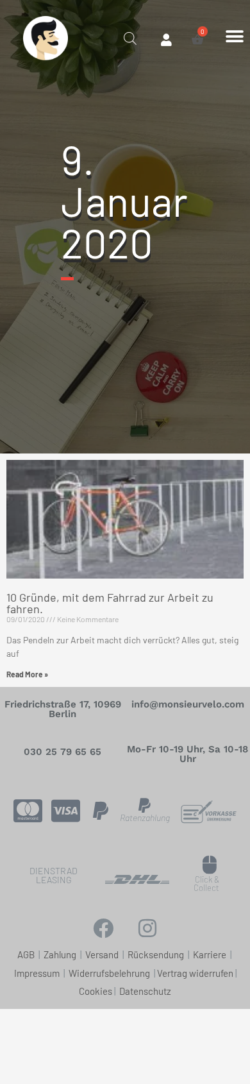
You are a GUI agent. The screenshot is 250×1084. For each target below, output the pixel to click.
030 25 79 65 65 (62, 752)
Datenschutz (145, 991)
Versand (103, 954)
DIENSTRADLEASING (53, 875)
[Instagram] (147, 928)
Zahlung (61, 954)
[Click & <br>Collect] (210, 865)
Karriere (209, 954)
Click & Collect (206, 883)
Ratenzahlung (145, 817)
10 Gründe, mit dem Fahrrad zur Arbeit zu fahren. (109, 603)
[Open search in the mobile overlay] (130, 37)
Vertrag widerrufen (195, 973)
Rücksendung (157, 954)
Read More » (27, 674)
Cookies (95, 991)
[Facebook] (103, 928)
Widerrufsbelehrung (109, 973)
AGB (26, 954)
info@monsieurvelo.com (187, 704)
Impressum (38, 973)
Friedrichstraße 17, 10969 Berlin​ (62, 709)
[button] (234, 36)
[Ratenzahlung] (145, 805)
